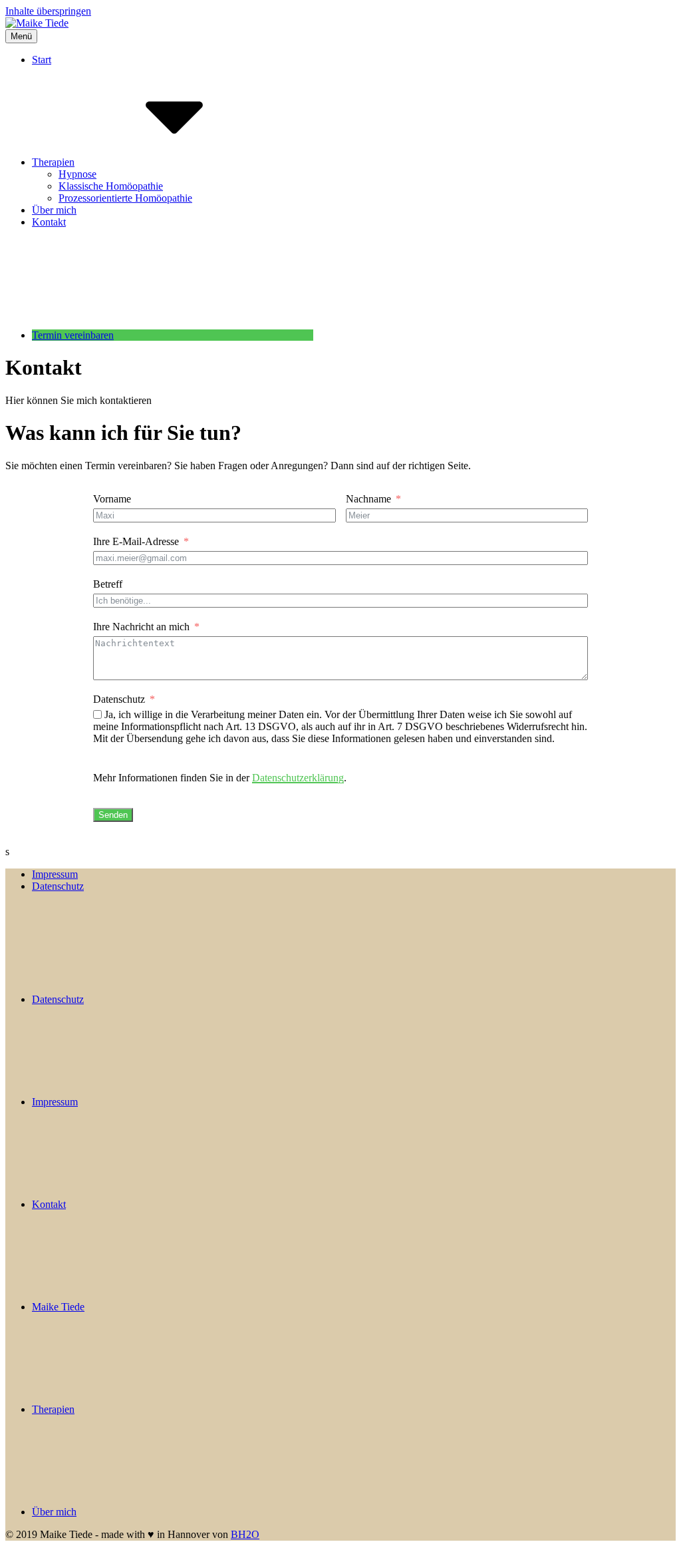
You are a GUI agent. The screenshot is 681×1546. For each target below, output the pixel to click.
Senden (113, 815)
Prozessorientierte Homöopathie (125, 198)
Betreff (107, 584)
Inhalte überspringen (48, 11)
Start (41, 59)
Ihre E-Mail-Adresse (136, 541)
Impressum (55, 874)
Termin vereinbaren (73, 335)
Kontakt (49, 222)
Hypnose (77, 174)
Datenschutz (119, 699)
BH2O (245, 1534)
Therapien (53, 162)
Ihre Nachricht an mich (141, 626)
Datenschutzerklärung (298, 777)
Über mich (54, 210)
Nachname (368, 498)
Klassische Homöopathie (111, 186)
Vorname (112, 498)
